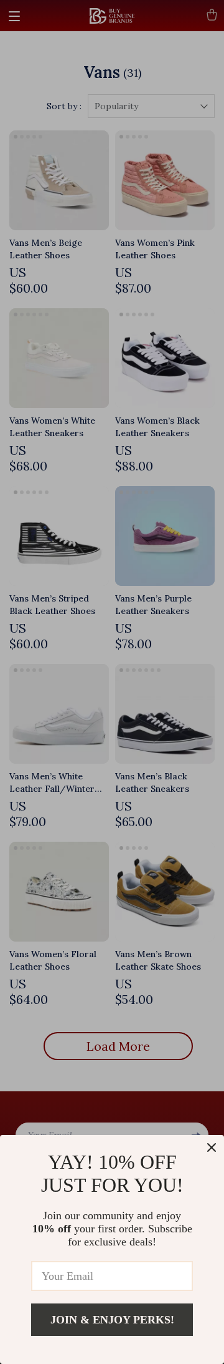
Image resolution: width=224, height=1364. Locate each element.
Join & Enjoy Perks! (112, 1319)
